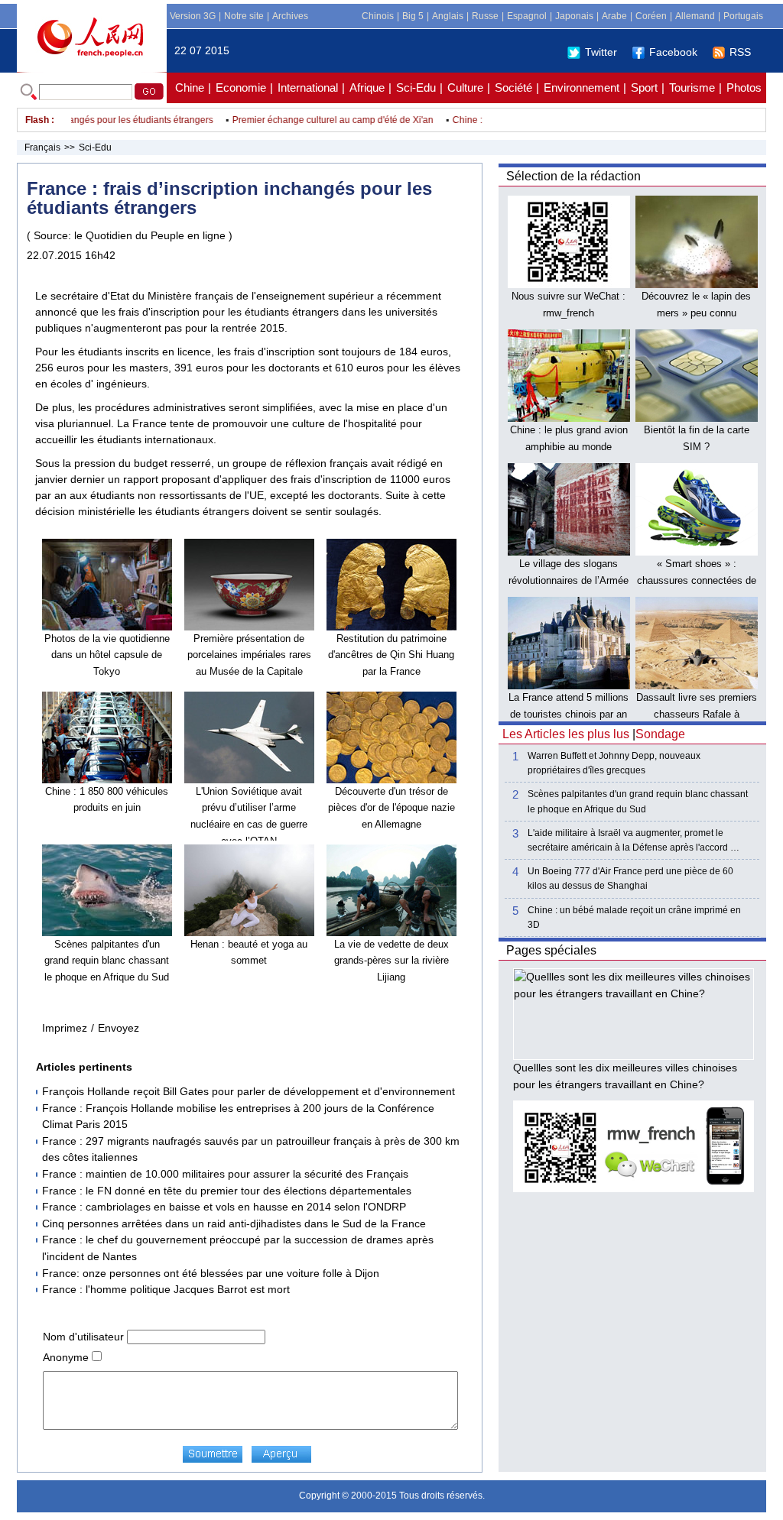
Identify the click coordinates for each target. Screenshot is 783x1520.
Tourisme (692, 87)
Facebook (673, 52)
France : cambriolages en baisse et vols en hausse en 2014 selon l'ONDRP (224, 1207)
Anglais (447, 16)
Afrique (367, 87)
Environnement (581, 87)
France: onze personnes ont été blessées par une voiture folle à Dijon (210, 1273)
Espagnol (527, 16)
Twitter (601, 52)
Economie (241, 87)
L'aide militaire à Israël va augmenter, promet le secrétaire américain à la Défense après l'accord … (633, 840)
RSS (740, 52)
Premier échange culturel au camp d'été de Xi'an (316, 120)
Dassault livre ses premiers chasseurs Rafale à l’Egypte (696, 714)
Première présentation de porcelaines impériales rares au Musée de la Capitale (249, 655)
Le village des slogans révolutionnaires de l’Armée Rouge (568, 580)
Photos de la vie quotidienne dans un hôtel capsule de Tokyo (107, 655)
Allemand (695, 16)
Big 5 (413, 16)
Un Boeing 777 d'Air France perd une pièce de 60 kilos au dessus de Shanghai (630, 878)
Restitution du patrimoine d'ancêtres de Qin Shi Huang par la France (391, 655)
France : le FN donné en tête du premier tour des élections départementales (226, 1191)
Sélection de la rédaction (573, 176)
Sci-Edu (416, 87)
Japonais (574, 16)
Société (513, 87)
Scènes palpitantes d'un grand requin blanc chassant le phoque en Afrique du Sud (106, 960)
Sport (644, 87)
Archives (290, 16)
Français (42, 147)
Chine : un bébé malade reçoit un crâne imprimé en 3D (634, 917)
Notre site (244, 16)
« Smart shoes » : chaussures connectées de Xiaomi (696, 580)
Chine (189, 87)
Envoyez (118, 1028)
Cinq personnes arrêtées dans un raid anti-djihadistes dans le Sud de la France (234, 1223)
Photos (744, 87)
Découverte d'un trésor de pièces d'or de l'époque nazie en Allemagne (391, 808)
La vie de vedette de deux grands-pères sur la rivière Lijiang (391, 960)
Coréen (651, 16)
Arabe (614, 16)
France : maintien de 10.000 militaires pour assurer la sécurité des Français (225, 1174)
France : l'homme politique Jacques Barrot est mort (166, 1289)
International (308, 87)
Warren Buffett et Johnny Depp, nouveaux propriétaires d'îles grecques (614, 763)
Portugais (743, 16)
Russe (485, 16)
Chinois (378, 16)
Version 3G (193, 16)
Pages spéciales (551, 950)
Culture (465, 87)
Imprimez (64, 1028)
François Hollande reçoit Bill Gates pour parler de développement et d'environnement (248, 1091)
